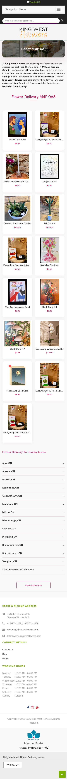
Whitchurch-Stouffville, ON (18, 569)
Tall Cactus (49, 223)
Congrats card (49, 181)
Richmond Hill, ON (12, 545)
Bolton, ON (8, 479)
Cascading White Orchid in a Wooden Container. (50, 349)
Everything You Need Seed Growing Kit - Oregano (50, 139)
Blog (4, 654)
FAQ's (5, 658)
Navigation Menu (15, 9)
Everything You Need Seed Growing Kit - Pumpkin (17, 265)
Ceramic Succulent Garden (17, 223)
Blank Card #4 (49, 307)
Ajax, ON (7, 463)
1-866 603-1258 (30, 623)
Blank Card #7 (17, 349)
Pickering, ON (9, 536)
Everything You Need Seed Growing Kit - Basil (50, 391)
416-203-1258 (14, 623)
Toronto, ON (12, 764)
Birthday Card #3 (50, 265)
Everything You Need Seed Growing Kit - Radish (17, 432)
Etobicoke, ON (10, 487)
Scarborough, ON (12, 553)
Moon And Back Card (17, 391)
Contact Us (7, 649)
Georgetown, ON (12, 495)
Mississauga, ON (11, 520)
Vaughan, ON (9, 561)
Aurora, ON (8, 471)
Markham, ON (10, 504)
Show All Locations (33, 585)
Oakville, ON (9, 528)
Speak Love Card (17, 139)
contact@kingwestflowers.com (22, 629)
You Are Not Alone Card (17, 307)
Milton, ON (8, 512)
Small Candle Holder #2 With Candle (17, 181)
